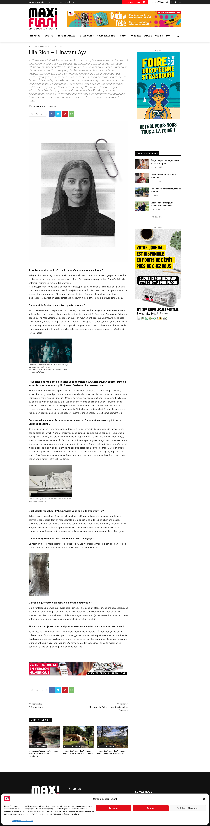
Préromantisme (36, 707)
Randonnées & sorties (38, 747)
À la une (39, 46)
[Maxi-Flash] (30, 106)
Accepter (113, 808)
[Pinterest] (65, 114)
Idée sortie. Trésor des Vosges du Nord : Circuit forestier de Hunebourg (43, 753)
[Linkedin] (179, 2)
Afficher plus (157, 217)
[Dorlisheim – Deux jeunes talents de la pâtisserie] (142, 206)
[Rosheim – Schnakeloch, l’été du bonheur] (142, 192)
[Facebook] (171, 2)
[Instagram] (175, 2)
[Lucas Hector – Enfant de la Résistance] (142, 178)
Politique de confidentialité (22, 821)
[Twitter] (58, 114)
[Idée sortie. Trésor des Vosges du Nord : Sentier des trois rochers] (112, 737)
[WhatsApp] (71, 114)
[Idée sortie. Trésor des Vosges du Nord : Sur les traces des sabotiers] (78, 737)
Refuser (151, 808)
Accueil (31, 46)
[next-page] (35, 763)
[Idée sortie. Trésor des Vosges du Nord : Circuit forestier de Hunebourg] (44, 737)
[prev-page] (30, 763)
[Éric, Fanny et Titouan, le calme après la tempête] (142, 164)
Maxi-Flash (40, 106)
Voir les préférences (187, 808)
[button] (204, 799)
